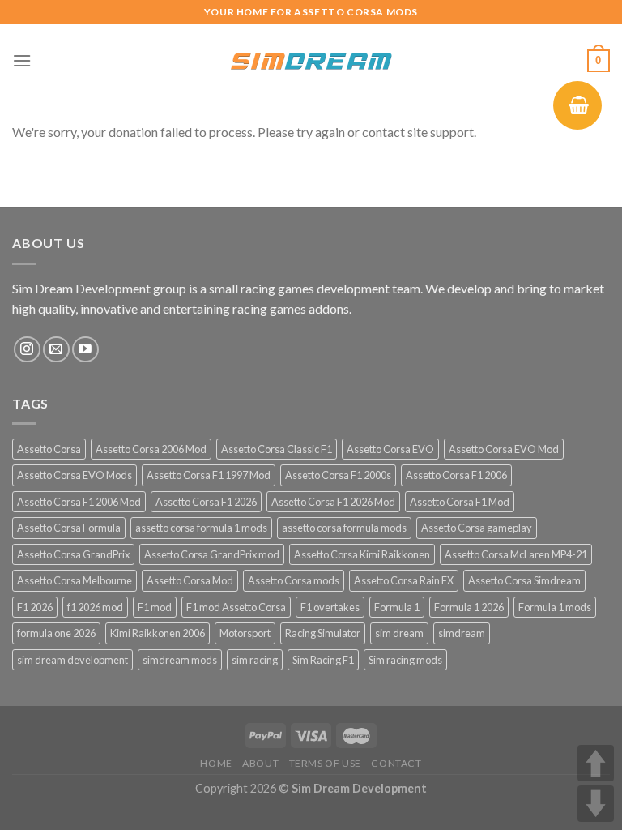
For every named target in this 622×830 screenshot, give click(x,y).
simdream (461, 633)
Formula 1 (397, 607)
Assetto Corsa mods (293, 580)
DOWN (595, 803)
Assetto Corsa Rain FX (404, 580)
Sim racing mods (405, 659)
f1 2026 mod (95, 607)
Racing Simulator (322, 633)
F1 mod (155, 607)
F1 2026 (35, 607)
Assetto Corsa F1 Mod (459, 501)
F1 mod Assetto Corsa (236, 607)
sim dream (399, 633)
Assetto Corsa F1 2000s (338, 474)
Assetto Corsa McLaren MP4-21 (516, 554)
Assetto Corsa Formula (69, 527)
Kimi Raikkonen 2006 (157, 633)
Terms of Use (325, 763)
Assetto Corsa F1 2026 (206, 501)
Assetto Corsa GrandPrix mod (211, 554)
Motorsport (245, 633)
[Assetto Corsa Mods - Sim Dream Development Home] (311, 60)
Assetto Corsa (49, 449)
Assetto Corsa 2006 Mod (151, 449)
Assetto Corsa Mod (190, 580)
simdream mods (180, 659)
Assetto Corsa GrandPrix (73, 554)
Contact (396, 763)
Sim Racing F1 (323, 659)
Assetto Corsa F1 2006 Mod (79, 501)
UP (595, 763)
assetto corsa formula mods (344, 527)
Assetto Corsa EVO (390, 449)
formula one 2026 (56, 633)
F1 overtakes (330, 607)
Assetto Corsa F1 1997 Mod (209, 474)
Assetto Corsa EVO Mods (74, 474)
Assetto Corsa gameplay (476, 527)
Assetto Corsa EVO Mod (504, 449)
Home (216, 763)
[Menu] (22, 60)
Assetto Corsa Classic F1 (276, 449)
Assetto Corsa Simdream (524, 580)
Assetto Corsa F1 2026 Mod (333, 501)
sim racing (255, 659)
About (260, 763)
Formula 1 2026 (469, 607)
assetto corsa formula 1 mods (201, 527)
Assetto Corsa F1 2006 (456, 474)
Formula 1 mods (554, 607)
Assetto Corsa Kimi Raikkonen (362, 554)
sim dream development (72, 659)
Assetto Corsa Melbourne (74, 580)
